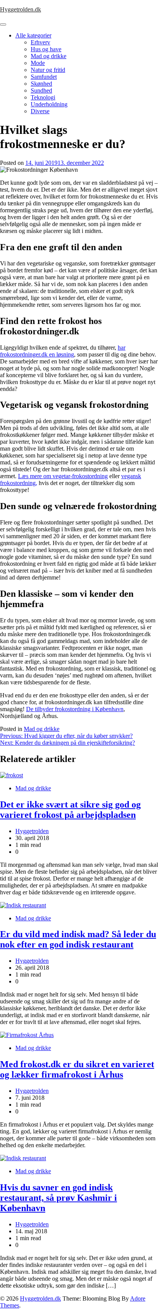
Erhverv (40, 42)
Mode (38, 63)
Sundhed (41, 90)
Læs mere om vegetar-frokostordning (63, 476)
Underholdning (49, 104)
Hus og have (46, 49)
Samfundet (44, 76)
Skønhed (41, 83)
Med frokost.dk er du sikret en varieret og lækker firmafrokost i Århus (77, 1069)
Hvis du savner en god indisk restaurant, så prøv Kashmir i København (58, 1197)
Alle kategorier (33, 35)
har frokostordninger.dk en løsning (62, 351)
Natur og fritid (48, 70)
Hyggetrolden (32, 831)
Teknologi (43, 97)
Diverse (40, 111)
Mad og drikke (48, 56)
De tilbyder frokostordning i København (74, 709)
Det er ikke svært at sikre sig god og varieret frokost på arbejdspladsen (70, 809)
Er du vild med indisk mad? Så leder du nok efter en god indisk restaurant (78, 939)
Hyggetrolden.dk (20, 9)
